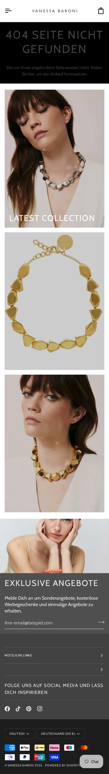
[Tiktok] (18, 708)
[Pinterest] (28, 708)
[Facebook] (7, 708)
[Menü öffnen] (13, 11)
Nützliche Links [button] (18, 655)
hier (31, 74)
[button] (54, 670)
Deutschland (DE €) (58, 734)
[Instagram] (39, 708)
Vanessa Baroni (21, 765)
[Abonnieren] (99, 622)
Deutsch (17, 734)
